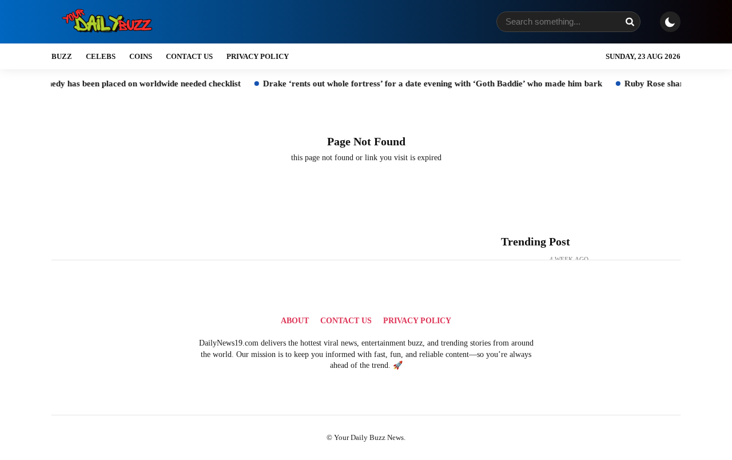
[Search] (629, 22)
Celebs (101, 56)
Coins (140, 56)
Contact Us (189, 56)
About (295, 320)
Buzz (61, 56)
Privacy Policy (257, 56)
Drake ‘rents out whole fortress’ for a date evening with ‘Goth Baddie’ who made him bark (422, 83)
